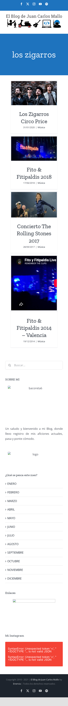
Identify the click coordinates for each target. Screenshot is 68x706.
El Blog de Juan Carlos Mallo (45, 679)
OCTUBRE (13, 561)
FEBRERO (13, 492)
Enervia (17, 683)
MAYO (11, 518)
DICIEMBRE (14, 578)
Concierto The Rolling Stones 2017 (34, 233)
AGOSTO (12, 544)
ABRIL (11, 509)
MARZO (12, 501)
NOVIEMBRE (15, 570)
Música (41, 127)
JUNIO (11, 527)
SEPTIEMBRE (15, 552)
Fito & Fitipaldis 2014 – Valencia (34, 327)
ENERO (11, 484)
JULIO (10, 535)
